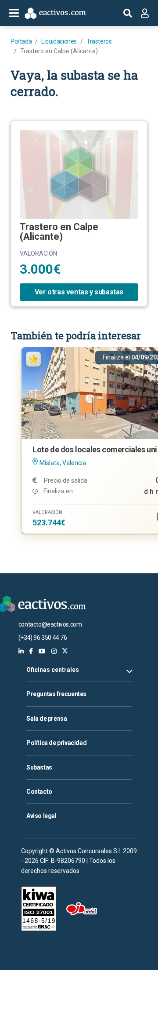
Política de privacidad (56, 742)
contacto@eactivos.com (50, 624)
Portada (21, 41)
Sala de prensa (46, 718)
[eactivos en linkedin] (21, 651)
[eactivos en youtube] (42, 651)
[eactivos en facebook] (31, 651)
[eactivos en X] (65, 651)
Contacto (39, 791)
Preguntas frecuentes (56, 693)
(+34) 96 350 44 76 (42, 637)
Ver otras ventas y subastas (79, 292)
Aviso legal (41, 815)
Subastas (39, 767)
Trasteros (98, 41)
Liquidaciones (59, 41)
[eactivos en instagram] (54, 651)
